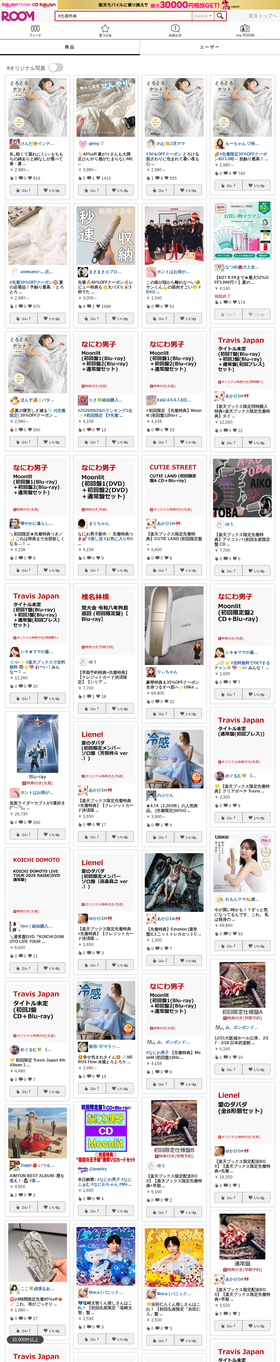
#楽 (32, 1180)
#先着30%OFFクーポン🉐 (34, 282)
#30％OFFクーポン (164, 154)
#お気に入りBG (118, 538)
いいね (54, 190)
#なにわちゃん (104, 1184)
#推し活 (95, 538)
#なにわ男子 (108, 1179)
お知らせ (175, 30)
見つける (105, 30)
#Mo (123, 1184)
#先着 (113, 415)
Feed (35, 30)
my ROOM (245, 30)
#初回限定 (93, 415)
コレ (24, 190)
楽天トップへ (263, 15)
